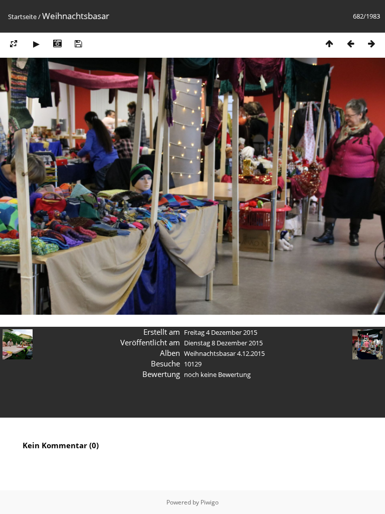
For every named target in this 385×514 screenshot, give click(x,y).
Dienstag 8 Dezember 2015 (223, 342)
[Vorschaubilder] (329, 43)
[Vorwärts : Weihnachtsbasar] (371, 43)
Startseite (22, 16)
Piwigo (210, 502)
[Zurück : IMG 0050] (350, 43)
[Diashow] (36, 43)
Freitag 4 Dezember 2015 (220, 332)
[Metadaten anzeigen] (57, 43)
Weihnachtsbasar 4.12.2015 (224, 353)
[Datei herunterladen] (78, 43)
